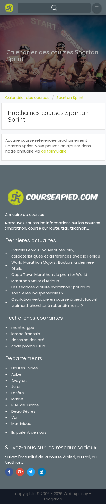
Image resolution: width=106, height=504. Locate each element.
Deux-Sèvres (23, 411)
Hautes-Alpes (24, 368)
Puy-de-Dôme (25, 405)
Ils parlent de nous (28, 432)
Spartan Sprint (70, 97)
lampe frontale (25, 333)
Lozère (17, 392)
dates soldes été (28, 340)
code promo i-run (28, 346)
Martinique (21, 423)
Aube (16, 374)
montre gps (22, 327)
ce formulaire (54, 151)
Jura (15, 386)
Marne (17, 399)
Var (14, 417)
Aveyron (19, 380)
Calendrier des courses (27, 97)
